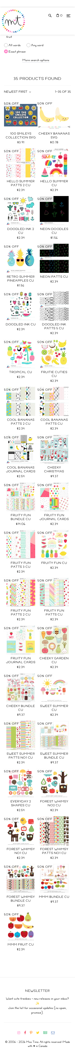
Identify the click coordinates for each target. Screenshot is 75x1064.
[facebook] (26, 1032)
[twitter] (39, 1032)
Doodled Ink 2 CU (20, 231)
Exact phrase (17, 51)
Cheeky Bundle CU (20, 708)
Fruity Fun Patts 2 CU (21, 612)
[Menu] (68, 16)
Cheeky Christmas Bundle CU (54, 471)
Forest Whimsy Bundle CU (21, 899)
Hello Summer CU (54, 183)
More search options (35, 60)
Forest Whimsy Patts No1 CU (54, 851)
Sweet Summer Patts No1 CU (21, 755)
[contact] (54, 1032)
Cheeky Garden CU (54, 660)
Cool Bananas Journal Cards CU (21, 471)
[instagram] (20, 1032)
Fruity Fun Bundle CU (21, 517)
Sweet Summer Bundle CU (54, 755)
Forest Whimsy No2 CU (54, 803)
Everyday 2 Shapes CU (21, 803)
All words (15, 45)
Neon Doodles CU (54, 231)
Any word (37, 45)
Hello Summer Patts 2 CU (21, 183)
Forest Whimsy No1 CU (21, 851)
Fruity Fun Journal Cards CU (21, 662)
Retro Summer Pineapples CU (21, 278)
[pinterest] (32, 1032)
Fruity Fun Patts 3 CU (21, 565)
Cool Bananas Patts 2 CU (21, 421)
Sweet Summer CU (54, 708)
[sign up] (46, 1032)
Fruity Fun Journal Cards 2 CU (54, 519)
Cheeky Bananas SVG (54, 135)
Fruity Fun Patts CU (54, 612)
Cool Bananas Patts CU (54, 421)
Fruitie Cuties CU (54, 374)
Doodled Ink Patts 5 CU (54, 326)
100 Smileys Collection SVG (21, 135)
